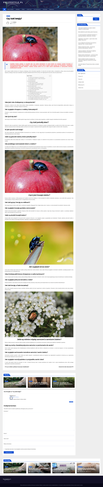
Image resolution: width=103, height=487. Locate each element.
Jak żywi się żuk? (32, 79)
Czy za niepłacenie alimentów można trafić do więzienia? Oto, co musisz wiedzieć (38, 384)
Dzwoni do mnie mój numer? (65, 366)
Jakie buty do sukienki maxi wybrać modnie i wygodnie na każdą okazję (14, 384)
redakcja (14, 22)
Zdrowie (45, 9)
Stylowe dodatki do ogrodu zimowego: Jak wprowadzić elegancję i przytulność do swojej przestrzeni (87, 60)
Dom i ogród (10, 9)
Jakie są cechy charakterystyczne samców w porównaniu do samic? (40, 96)
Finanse (18, 9)
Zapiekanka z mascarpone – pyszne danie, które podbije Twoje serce (86, 469)
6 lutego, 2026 (33, 471)
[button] (99, 9)
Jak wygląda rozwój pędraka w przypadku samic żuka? (38, 99)
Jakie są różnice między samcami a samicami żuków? (37, 95)
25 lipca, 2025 (57, 471)
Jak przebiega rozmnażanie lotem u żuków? (36, 84)
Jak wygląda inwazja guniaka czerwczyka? (36, 88)
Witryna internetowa (7, 443)
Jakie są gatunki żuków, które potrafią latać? (36, 83)
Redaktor (40, 471)
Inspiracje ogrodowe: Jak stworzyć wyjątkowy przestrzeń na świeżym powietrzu (63, 384)
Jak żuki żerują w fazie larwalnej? (34, 94)
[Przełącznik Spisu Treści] (49, 76)
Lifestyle (29, 9)
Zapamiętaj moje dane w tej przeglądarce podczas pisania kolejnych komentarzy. (20, 449)
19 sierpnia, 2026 (9, 471)
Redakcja (51, 9)
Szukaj (79, 15)
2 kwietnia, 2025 (82, 471)
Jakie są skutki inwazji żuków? (34, 89)
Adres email (6, 438)
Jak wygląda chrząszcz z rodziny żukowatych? (37, 78)
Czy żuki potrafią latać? (32, 81)
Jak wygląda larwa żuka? (32, 90)
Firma (23, 9)
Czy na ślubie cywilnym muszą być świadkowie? (17, 366)
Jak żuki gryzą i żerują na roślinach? (35, 87)
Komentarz (6, 411)
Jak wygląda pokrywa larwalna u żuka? (35, 93)
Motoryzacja (37, 9)
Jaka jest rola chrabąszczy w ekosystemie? (37, 77)
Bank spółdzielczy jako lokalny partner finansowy (38, 468)
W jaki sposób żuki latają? (33, 82)
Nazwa (5, 433)
